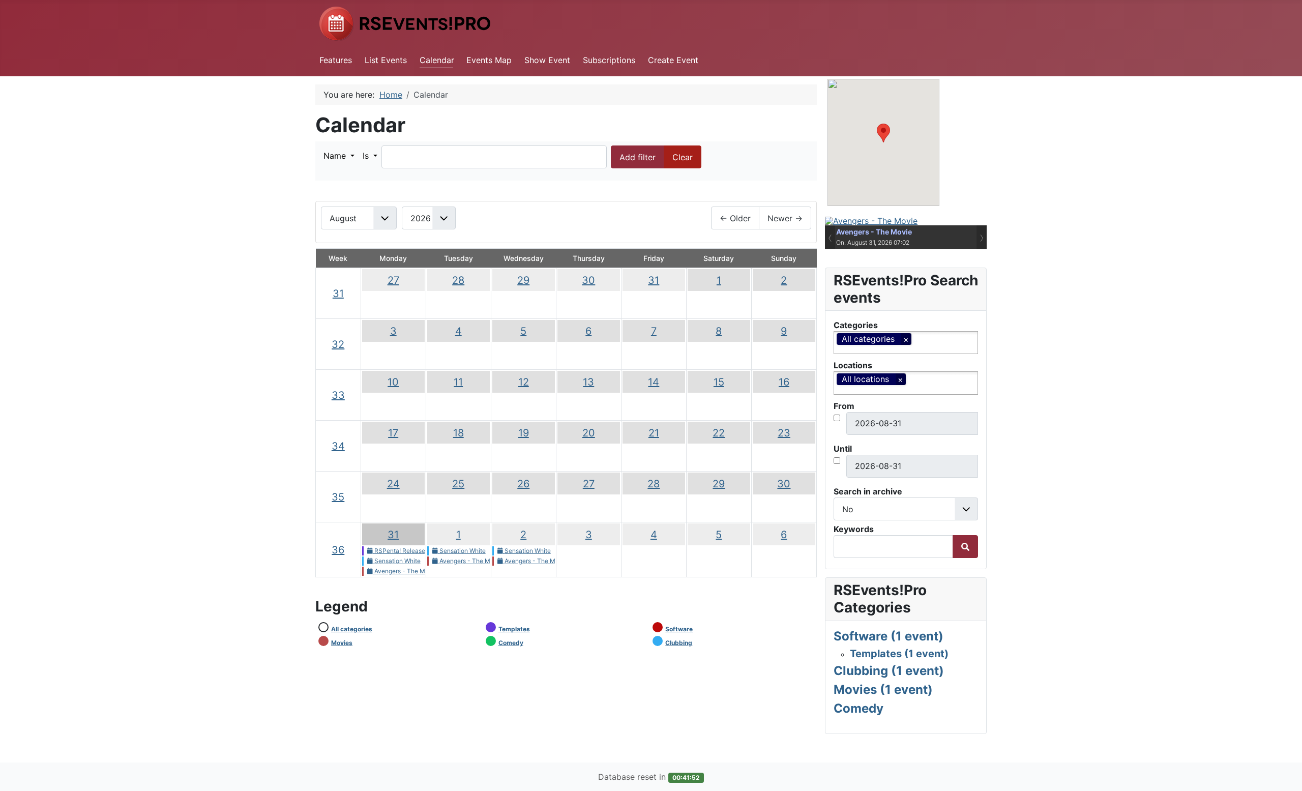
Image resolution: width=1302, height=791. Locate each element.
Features (335, 60)
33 (338, 395)
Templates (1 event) (899, 654)
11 (458, 382)
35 (338, 497)
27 (393, 280)
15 (719, 382)
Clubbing (678, 643)
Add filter (637, 157)
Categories (856, 325)
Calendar (437, 60)
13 (588, 382)
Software (679, 629)
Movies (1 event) (883, 689)
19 (523, 433)
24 (393, 484)
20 (588, 433)
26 (523, 484)
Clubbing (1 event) (889, 670)
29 (523, 280)
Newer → (785, 218)
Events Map (489, 60)
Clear (682, 157)
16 (784, 382)
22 (719, 433)
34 (338, 446)
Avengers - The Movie (874, 231)
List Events (386, 60)
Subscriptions (609, 60)
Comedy (510, 643)
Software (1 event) (888, 636)
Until (843, 449)
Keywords (854, 529)
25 (458, 484)
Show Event (547, 60)
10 (393, 382)
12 (523, 382)
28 (458, 280)
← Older (735, 218)
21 (653, 433)
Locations (853, 365)
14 (653, 382)
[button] (339, 155)
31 (338, 293)
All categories (351, 629)
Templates (514, 629)
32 (338, 344)
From (844, 406)
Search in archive (868, 491)
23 (784, 433)
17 (393, 433)
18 (458, 433)
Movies (341, 643)
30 (588, 280)
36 (338, 550)
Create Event (673, 60)
